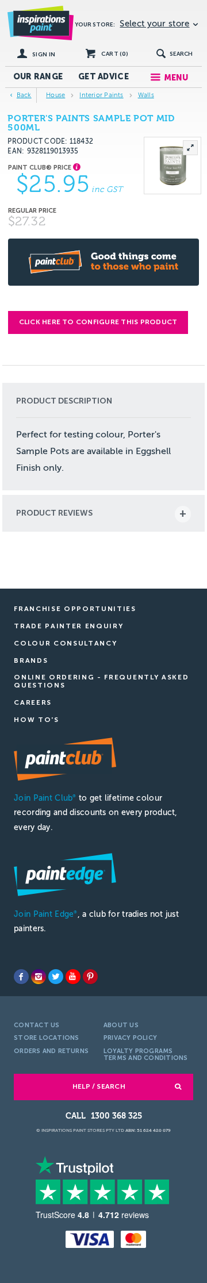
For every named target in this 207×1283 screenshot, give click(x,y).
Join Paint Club (45, 798)
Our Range (38, 77)
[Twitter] (55, 976)
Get (103, 77)
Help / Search (98, 1086)
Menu (176, 78)
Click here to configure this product (98, 322)
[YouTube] (73, 976)
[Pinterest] (90, 976)
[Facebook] (21, 976)
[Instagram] (38, 976)
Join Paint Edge (45, 914)
